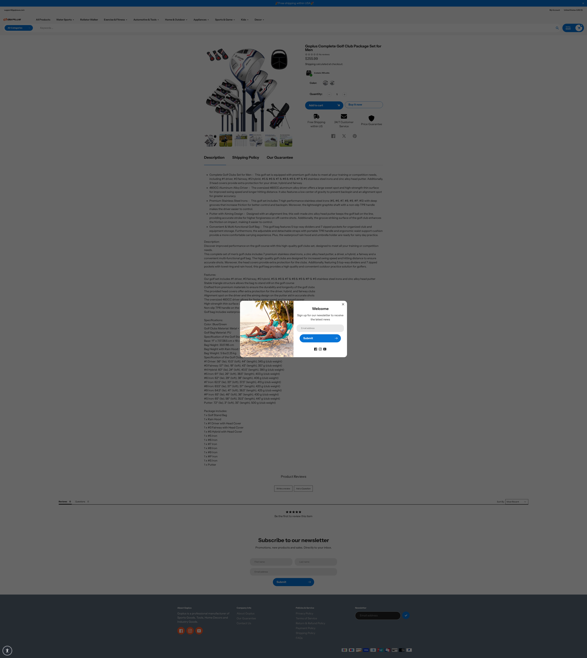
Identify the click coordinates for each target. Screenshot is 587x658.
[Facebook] (315, 349)
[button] (7, 651)
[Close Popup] (343, 304)
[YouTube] (324, 349)
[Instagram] (320, 349)
